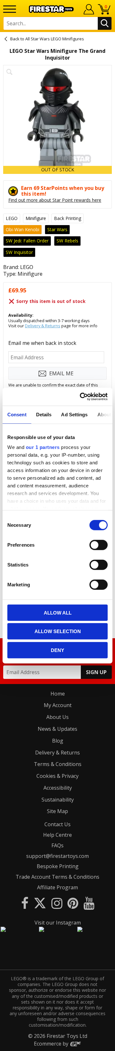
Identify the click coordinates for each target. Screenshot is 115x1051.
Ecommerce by (52, 1043)
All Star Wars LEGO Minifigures (54, 39)
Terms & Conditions (57, 764)
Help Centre (57, 834)
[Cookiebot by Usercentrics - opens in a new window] (81, 397)
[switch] (98, 545)
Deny (57, 650)
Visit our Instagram (57, 922)
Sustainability (58, 799)
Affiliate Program (57, 887)
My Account (58, 705)
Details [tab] (44, 414)
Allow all (58, 612)
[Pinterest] (72, 903)
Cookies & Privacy (57, 775)
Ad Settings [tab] (74, 414)
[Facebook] (24, 903)
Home (57, 693)
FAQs (57, 845)
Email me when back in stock (42, 342)
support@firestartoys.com (57, 856)
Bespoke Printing (58, 866)
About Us (57, 717)
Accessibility (57, 787)
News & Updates (57, 728)
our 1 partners (43, 447)
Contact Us (57, 824)
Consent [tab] (17, 414)
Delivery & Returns (42, 326)
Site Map (57, 811)
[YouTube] (88, 903)
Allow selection (57, 631)
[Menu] (9, 9)
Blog (57, 740)
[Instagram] (56, 903)
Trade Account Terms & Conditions (57, 876)
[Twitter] (40, 903)
